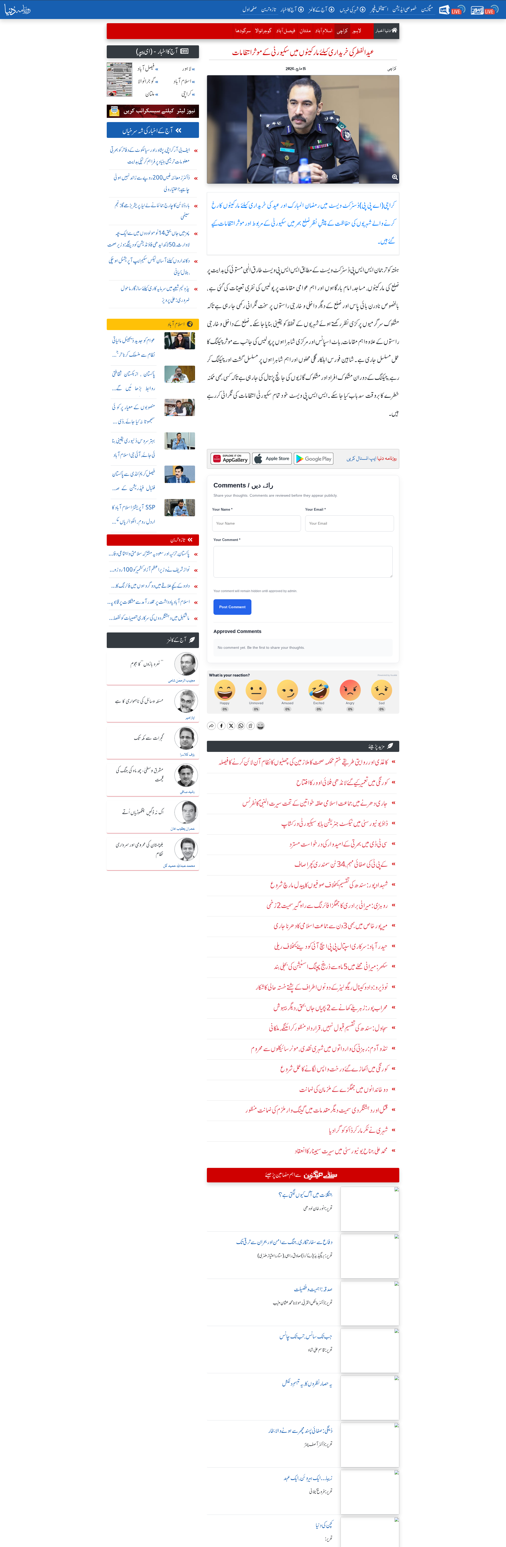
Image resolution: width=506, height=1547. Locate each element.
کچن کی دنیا (324, 1525)
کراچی (341, 31)
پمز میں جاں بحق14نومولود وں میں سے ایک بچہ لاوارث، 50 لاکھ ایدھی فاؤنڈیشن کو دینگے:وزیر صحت (148, 239)
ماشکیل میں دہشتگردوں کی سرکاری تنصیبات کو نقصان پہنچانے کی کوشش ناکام (150, 619)
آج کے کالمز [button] (318, 9)
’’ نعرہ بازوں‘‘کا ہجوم (146, 664)
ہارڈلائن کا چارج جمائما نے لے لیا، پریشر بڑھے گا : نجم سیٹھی (152, 211)
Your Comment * (226, 540)
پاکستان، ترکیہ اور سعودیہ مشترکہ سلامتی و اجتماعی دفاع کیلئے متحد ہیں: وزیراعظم (149, 554)
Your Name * (222, 509)
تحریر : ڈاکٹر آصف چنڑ (319, 1444)
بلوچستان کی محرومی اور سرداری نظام (139, 849)
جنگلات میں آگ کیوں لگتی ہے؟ (306, 1194)
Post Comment (232, 607)
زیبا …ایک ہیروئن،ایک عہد (308, 1478)
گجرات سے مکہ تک (148, 738)
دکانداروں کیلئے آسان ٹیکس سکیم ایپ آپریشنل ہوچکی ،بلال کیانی (149, 266)
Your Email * (315, 509)
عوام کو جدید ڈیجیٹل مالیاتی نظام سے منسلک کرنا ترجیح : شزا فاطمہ (133, 354)
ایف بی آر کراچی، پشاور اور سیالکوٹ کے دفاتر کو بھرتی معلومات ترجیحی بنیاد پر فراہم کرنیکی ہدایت (150, 156)
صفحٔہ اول (250, 9)
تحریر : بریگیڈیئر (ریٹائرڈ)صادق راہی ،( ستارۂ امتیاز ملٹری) (295, 1256)
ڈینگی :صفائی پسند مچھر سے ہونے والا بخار (300, 1430)
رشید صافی (187, 792)
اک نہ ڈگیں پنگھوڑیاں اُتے (142, 813)
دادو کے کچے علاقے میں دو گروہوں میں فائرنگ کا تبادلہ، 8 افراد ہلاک (153, 587)
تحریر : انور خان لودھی (318, 1208)
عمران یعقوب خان (183, 829)
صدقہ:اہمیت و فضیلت (313, 1289)
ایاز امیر (190, 718)
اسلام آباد (323, 31)
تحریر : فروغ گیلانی (321, 1492)
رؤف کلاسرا (187, 755)
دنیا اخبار (383, 31)
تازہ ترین (268, 9)
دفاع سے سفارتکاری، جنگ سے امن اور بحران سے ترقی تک (284, 1242)
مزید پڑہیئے (376, 746)
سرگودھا (243, 31)
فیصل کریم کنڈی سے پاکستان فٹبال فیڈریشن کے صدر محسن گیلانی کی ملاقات (133, 488)
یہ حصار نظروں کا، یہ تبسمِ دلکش (307, 1383)
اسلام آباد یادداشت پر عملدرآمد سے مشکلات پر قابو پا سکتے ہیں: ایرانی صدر (150, 603)
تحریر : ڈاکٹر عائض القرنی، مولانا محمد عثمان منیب (303, 1303)
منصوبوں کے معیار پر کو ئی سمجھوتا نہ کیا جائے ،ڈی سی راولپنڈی (133, 421)
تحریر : (329, 1539)
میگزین (427, 9)
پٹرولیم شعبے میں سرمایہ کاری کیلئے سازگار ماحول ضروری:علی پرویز (155, 294)
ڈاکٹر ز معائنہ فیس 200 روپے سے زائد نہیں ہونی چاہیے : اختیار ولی (152, 183)
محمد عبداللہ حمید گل (179, 866)
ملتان (305, 31)
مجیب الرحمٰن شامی (181, 681)
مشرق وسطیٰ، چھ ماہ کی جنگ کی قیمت (139, 775)
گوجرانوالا (263, 31)
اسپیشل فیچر (379, 9)
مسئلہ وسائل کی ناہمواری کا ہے (139, 702)
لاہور (356, 31)
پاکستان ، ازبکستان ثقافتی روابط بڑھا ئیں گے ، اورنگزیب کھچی (133, 388)
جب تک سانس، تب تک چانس (306, 1336)
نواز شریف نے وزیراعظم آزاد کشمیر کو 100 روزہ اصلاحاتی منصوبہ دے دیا (152, 571)
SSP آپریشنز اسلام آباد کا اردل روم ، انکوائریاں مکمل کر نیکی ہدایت (133, 521)
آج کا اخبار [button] (288, 9)
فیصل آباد (285, 31)
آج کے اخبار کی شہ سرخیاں (147, 131)
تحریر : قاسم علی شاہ (320, 1350)
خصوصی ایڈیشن (404, 9)
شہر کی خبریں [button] (349, 9)
